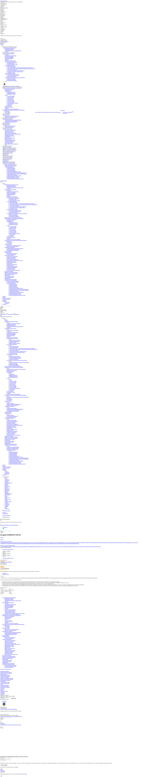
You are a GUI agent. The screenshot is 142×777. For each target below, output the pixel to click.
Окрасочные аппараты (4, 671)
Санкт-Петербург (8, 501)
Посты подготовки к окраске (12, 282)
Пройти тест (2, 723)
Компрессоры (7, 275)
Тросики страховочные (13, 212)
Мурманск (7, 492)
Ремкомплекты (10, 221)
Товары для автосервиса (9, 255)
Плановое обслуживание (5, 687)
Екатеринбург (7, 486)
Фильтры (9, 238)
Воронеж (6, 485)
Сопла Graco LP (12, 229)
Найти (2, 307)
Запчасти (9, 188)
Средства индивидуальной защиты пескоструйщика (17, 213)
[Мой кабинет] (1, 308)
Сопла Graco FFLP (12, 232)
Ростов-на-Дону (8, 499)
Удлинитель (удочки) (11, 237)
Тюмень (6, 506)
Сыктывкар (7, 504)
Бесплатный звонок (17, 724)
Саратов (6, 502)
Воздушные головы (11, 269)
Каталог (4, 183)
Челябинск (7, 508)
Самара (6, 500)
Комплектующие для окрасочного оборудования (14, 218)
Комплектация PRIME (11, 193)
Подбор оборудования (7, 298)
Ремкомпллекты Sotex (13, 224)
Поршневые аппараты (11, 186)
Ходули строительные (9, 271)
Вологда (6, 484)
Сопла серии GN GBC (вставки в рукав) (17, 207)
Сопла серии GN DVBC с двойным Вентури (17, 206)
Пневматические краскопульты (11, 279)
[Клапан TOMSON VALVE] (8, 549)
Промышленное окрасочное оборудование (15, 187)
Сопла (8, 225)
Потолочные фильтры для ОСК (15, 294)
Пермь (6, 496)
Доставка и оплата (6, 299)
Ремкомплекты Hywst (13, 223)
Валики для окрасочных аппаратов (13, 239)
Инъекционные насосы (11, 254)
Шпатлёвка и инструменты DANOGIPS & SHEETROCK (16, 240)
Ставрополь (7, 503)
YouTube (5, 527)
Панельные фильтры (13, 285)
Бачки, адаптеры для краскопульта (13, 270)
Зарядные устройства (11, 258)
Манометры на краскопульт (12, 266)
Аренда (4, 296)
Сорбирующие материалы (14, 291)
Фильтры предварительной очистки (16, 288)
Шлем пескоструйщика (13, 215)
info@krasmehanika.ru (4, 41)
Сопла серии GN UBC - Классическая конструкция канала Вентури (22, 203)
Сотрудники (7, 302)
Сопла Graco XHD (12, 231)
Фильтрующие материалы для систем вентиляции (18, 289)
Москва (6, 491)
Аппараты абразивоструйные (12, 191)
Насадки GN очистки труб (12, 196)
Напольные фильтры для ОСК (15, 293)
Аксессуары (9, 243)
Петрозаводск (7, 497)
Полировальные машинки (10, 274)
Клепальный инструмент (12, 262)
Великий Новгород (8, 482)
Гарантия (4, 300)
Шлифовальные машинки (10, 247)
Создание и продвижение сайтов (15, 716)
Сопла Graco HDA (12, 227)
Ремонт (4, 297)
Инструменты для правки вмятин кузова (15, 260)
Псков (6, 498)
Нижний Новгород (8, 493)
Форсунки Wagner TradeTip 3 (14, 233)
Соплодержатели (10, 236)
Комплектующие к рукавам (12, 209)
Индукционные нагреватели (12, 259)
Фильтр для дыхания (13, 214)
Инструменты (9, 242)
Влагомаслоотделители (11, 257)
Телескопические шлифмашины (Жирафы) (15, 248)
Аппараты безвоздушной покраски (12, 184)
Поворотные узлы (10, 220)
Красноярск (7, 490)
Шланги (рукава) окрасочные (12, 246)
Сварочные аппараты (11, 268)
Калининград (7, 488)
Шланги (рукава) (8, 244)
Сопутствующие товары (9, 276)
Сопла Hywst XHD (12, 226)
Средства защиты (8, 251)
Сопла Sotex (11, 235)
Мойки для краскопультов (12, 264)
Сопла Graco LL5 (12, 228)
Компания (4, 301)
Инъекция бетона (8, 252)
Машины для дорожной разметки (11, 272)
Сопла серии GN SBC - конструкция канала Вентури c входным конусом (23, 204)
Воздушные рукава (13, 199)
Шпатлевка (9, 241)
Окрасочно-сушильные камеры (11, 280)
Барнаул (6, 481)
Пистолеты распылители (12, 219)
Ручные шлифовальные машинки (13, 249)
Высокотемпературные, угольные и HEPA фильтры (19, 290)
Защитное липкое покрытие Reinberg (16, 292)
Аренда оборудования (4, 685)
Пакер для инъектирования (12, 253)
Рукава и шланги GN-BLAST (13, 197)
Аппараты (9, 190)
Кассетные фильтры (13, 286)
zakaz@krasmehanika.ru (14, 525)
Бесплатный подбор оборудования (6, 724)
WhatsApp (4, 701)
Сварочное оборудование (12, 267)
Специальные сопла (13, 208)
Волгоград (7, 483)
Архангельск (7, 479)
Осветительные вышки (9, 277)
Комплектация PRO (11, 194)
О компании (2, 693)
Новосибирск (7, 494)
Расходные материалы (11, 283)
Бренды (1, 689)
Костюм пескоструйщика (14, 216)
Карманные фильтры (13, 284)
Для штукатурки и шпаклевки (6, 673)
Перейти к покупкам (2, 771)
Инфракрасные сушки (11, 261)
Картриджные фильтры (13, 287)
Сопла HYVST (12, 234)
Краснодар (7, 489)
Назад (6, 319)
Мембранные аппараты (11, 185)
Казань (6, 487)
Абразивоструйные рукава (14, 198)
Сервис (1, 684)
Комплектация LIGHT (11, 192)
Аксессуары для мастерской (12, 256)
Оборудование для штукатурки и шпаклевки (13, 217)
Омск (6, 495)
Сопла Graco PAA (12, 230)
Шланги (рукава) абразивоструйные (14, 245)
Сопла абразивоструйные (12, 201)
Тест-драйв (2, 688)
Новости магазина (5, 697)
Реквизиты (7, 303)
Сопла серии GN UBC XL (14, 205)
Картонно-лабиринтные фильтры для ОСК (17, 295)
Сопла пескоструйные (13, 202)
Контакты (4, 304)
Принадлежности (10, 265)
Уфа (5, 507)
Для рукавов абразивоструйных (15, 210)
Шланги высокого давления (14, 200)
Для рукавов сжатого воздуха (14, 211)
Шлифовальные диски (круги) (13, 250)
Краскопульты (9, 263)
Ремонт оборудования (4, 686)
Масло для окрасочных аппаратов (11, 273)
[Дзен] (4, 705)
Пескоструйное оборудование (11, 189)
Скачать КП (2, 561)
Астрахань (7, 480)
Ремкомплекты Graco (13, 222)
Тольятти (6, 505)
